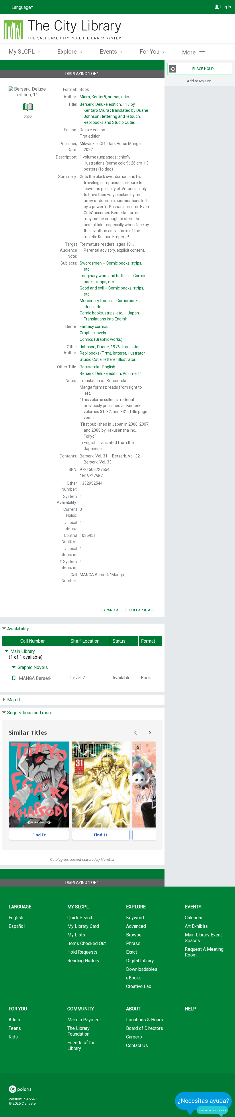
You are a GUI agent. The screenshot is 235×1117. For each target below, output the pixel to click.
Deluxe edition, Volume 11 (111, 373)
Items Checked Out (86, 943)
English (97, 367)
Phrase (133, 943)
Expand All (112, 610)
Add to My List (199, 81)
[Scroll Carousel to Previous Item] (136, 733)
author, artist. (106, 97)
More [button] (189, 52)
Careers (134, 1037)
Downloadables (141, 969)
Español (17, 926)
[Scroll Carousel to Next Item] (150, 733)
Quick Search (80, 917)
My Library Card (83, 926)
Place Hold (203, 68)
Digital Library (140, 960)
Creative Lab (138, 986)
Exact (131, 952)
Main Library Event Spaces (203, 937)
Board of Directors (144, 1028)
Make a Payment (84, 1019)
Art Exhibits (196, 926)
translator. (110, 347)
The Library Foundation (78, 1031)
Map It (13, 700)
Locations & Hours (144, 1019)
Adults (15, 1019)
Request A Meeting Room (204, 952)
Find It (39, 835)
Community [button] (80, 1009)
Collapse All (141, 610)
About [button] (133, 1009)
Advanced (136, 926)
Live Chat (203, 1104)
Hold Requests (82, 952)
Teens (15, 1028)
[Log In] (217, 7)
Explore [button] (67, 51)
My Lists (76, 935)
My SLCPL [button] (22, 51)
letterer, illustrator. (113, 353)
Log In (225, 7)
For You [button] (150, 51)
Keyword (135, 917)
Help (190, 1009)
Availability (18, 628)
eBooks (134, 978)
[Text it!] (13, 678)
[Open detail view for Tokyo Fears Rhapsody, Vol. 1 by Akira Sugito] (39, 785)
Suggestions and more (29, 712)
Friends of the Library (81, 1045)
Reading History (83, 960)
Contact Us (137, 1045)
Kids (13, 1037)
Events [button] (109, 51)
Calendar (193, 917)
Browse (134, 935)
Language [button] (20, 906)
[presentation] (39, 785)
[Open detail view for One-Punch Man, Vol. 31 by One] (101, 785)
